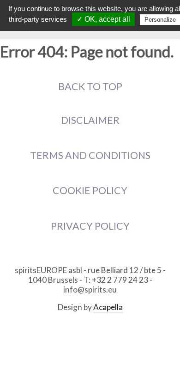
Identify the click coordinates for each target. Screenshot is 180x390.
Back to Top (90, 86)
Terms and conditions (90, 155)
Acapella (108, 307)
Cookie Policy (90, 190)
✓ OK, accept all (103, 19)
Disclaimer (90, 120)
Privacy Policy (90, 226)
